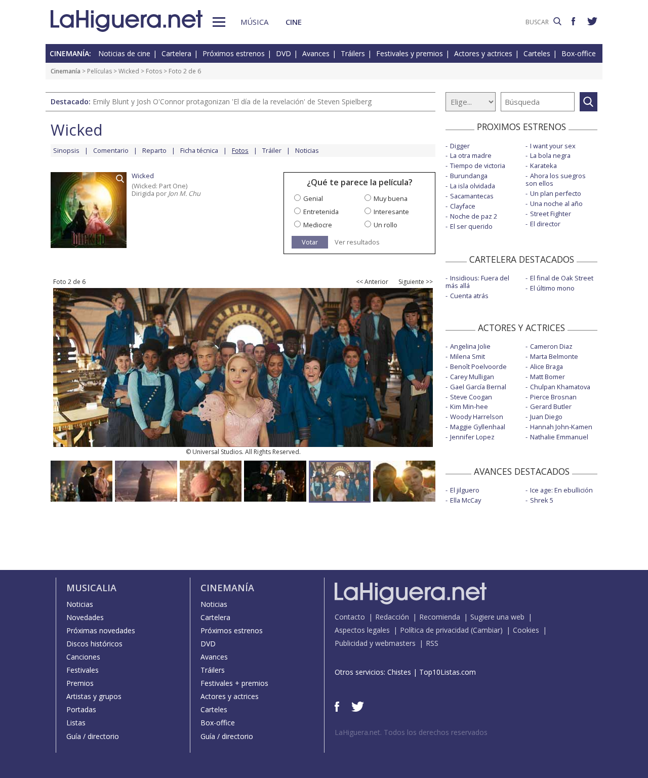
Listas (76, 722)
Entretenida (321, 212)
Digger (460, 145)
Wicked (128, 71)
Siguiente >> (415, 281)
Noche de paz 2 (473, 216)
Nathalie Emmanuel (559, 436)
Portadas (81, 709)
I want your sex (553, 145)
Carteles (536, 53)
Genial (313, 198)
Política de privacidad (434, 630)
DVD (283, 53)
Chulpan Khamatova (560, 386)
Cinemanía (65, 71)
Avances (316, 53)
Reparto (154, 150)
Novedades (85, 617)
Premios (80, 683)
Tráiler (271, 150)
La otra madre (471, 155)
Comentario (111, 150)
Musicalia (91, 588)
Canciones (83, 657)
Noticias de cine (124, 53)
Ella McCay (465, 500)
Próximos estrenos (233, 53)
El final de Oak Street (561, 277)
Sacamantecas (472, 195)
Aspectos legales (362, 630)
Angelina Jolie (470, 346)
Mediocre (317, 225)
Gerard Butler (551, 406)
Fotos (154, 71)
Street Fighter (550, 213)
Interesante (391, 212)
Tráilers (353, 53)
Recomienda (439, 617)
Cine (294, 22)
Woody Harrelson (476, 416)
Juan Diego (546, 416)
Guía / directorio (92, 736)
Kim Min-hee (469, 406)
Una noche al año (556, 203)
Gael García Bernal (478, 386)
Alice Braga (546, 366)
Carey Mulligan (472, 376)
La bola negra (550, 155)
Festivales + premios (234, 683)
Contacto (350, 617)
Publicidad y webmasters (375, 643)
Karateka (543, 165)
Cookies (526, 630)
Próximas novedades (100, 630)
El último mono (552, 288)
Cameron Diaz (551, 346)
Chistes (399, 672)
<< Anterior (372, 281)
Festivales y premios (409, 53)
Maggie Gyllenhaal (477, 426)
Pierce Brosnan (553, 396)
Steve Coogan (471, 396)
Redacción (392, 617)
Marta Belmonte (554, 356)
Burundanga (469, 175)
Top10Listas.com (447, 672)
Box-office (578, 53)
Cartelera (176, 53)
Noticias (307, 150)
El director (545, 223)
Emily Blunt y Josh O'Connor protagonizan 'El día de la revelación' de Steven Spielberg (232, 101)
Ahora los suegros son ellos (555, 179)
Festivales (82, 670)
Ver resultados (357, 242)
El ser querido (471, 226)
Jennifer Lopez (472, 436)
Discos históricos (94, 643)
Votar (310, 242)
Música (254, 22)
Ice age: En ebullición (561, 490)
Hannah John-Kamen (561, 426)
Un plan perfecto (555, 193)
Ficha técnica (199, 150)
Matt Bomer (547, 376)
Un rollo (385, 225)
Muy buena (391, 198)
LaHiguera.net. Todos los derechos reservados (411, 732)
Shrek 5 (541, 500)
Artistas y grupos (94, 696)
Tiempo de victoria (477, 165)
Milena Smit (467, 356)
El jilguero (464, 490)
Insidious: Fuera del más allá (477, 281)
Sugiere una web (497, 617)
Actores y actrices (483, 53)
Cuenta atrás (469, 295)
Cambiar (486, 630)
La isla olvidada (472, 185)
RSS (432, 643)
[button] (219, 22)
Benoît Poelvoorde (478, 366)
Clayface (462, 206)
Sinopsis (66, 150)
